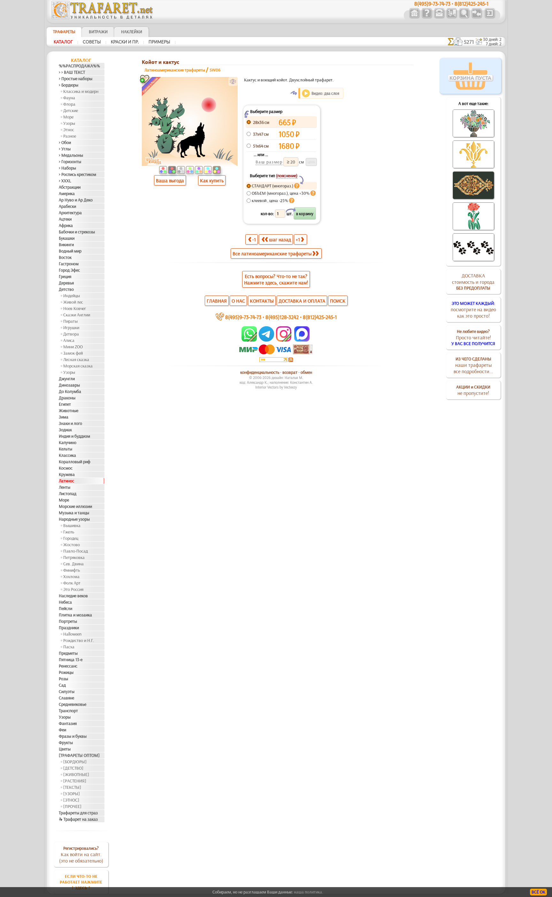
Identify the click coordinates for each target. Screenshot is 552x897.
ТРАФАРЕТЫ (64, 31)
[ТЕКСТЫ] (72, 787)
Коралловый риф (74, 461)
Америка (67, 193)
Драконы (67, 398)
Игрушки (71, 327)
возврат (289, 372)
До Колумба (70, 391)
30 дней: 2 (492, 39)
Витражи (98, 31)
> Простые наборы (75, 78)
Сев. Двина (73, 564)
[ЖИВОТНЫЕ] (76, 774)
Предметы (68, 653)
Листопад (67, 493)
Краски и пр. (125, 41)
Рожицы (66, 672)
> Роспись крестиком (77, 174)
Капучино (67, 442)
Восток (65, 257)
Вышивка (71, 525)
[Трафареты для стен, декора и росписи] (414, 17)
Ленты (64, 487)
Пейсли (65, 608)
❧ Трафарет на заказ (78, 819)
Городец (70, 538)
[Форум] (476, 17)
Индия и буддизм (74, 436)
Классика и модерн (80, 91)
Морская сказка (78, 366)
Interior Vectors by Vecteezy (276, 387)
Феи (62, 730)
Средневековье (72, 704)
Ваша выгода (170, 180)
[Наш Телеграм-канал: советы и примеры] (266, 340)
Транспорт (68, 710)
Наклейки (131, 31)
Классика (67, 455)
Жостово (71, 544)
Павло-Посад (75, 551)
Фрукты (66, 742)
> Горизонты (70, 161)
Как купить (212, 180)
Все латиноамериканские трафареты (272, 253)
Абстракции (69, 187)
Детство (66, 289)
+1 (298, 239)
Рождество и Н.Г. (78, 640)
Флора (69, 104)
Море (68, 117)
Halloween (72, 634)
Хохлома (71, 576)
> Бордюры (68, 85)
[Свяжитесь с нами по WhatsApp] (249, 340)
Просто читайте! (473, 337)
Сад (62, 685)
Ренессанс (68, 666)
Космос (66, 468)
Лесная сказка (76, 359)
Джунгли (67, 378)
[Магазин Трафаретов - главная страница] (102, 17)
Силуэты (66, 691)
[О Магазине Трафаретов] (426, 17)
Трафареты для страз (78, 813)
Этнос (68, 129)
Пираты (70, 321)
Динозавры (69, 385)
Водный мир (70, 251)
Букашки (66, 238)
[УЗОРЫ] (71, 793)
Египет (65, 404)
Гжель (68, 532)
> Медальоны (71, 155)
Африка (66, 225)
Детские (70, 110)
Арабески (67, 206)
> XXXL (65, 181)
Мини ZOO (73, 347)
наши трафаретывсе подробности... (473, 365)
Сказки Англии (76, 315)
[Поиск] (464, 17)
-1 (254, 239)
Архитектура (70, 212)
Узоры (69, 123)
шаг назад (280, 239)
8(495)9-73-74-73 (243, 316)
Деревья (66, 283)
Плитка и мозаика (75, 615)
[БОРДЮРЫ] (75, 762)
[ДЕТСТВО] (73, 768)
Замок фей (73, 353)
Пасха (68, 647)
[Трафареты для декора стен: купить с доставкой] (451, 17)
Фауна (69, 98)
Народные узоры (74, 519)
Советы (92, 41)
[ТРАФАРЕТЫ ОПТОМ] (79, 755)
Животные (68, 410)
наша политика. (308, 892)
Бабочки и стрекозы (77, 232)
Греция (65, 276)
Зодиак (65, 430)
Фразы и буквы (73, 736)
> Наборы (67, 168)
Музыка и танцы (74, 513)
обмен (306, 372)
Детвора (71, 334)
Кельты (65, 449)
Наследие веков (73, 596)
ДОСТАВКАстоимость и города (473, 281)
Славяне (66, 698)
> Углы (65, 149)
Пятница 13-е (70, 659)
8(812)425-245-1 (320, 316)
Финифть (71, 570)
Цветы (65, 749)
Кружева (67, 474)
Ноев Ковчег (74, 308)
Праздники (69, 627)
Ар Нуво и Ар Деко (76, 200)
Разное (69, 136)
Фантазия (68, 723)
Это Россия (73, 589)
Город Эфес (69, 270)
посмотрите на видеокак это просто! (473, 309)
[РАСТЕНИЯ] (74, 781)
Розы (63, 679)
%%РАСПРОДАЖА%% (79, 66)
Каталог (63, 41)
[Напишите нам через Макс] (302, 340)
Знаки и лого (70, 423)
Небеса (65, 602)
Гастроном (69, 264)
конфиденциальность (259, 372)
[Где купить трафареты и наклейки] (439, 17)
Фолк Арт (71, 583)
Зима (63, 417)
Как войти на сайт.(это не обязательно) (81, 854)
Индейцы (71, 295)
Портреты (68, 621)
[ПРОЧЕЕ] (72, 806)
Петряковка (74, 557)
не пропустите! (473, 390)
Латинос (66, 481)
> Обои (65, 142)
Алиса (68, 340)
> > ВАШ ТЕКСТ (72, 72)
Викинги (66, 244)
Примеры (159, 41)
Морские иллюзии (75, 506)
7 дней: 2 (494, 44)
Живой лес (73, 302)
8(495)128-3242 (282, 316)
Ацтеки (65, 219)
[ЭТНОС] (71, 800)
